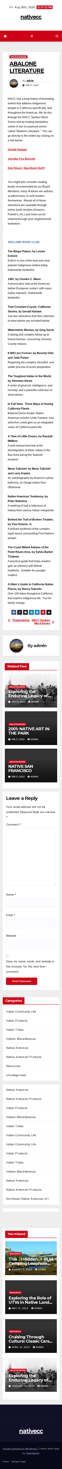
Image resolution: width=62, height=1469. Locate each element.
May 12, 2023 (20, 1308)
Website (11, 935)
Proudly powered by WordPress (20, 1448)
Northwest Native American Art (27, 1198)
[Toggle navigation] (32, 36)
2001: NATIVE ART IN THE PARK (28, 731)
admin (30, 80)
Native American (17, 1048)
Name (11, 894)
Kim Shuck (15, 168)
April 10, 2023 (21, 1347)
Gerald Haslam (17, 149)
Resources (13, 1066)
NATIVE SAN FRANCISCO (20, 768)
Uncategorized (19, 57)
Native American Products (24, 1057)
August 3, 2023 (22, 1269)
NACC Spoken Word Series (41, 622)
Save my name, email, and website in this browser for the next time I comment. (30, 966)
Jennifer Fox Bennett (21, 158)
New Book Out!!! (34, 168)
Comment (13, 824)
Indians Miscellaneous (21, 1038)
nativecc (30, 17)
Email (10, 915)
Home (6, 1461)
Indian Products (16, 1020)
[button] (57, 36)
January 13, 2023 (23, 1386)
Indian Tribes (15, 1029)
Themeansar (32, 1453)
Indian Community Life (21, 1011)
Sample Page (19, 1461)
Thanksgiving (20, 620)
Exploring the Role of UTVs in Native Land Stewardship (30, 1302)
